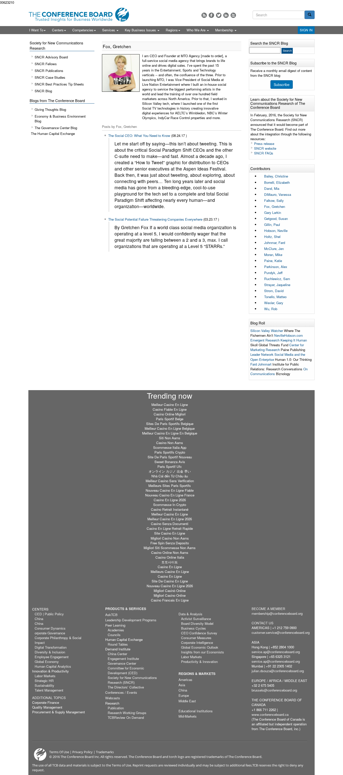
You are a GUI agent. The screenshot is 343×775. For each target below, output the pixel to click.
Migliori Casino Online (170, 595)
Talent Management (49, 690)
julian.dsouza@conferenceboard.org (278, 670)
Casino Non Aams (169, 442)
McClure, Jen (274, 248)
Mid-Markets (188, 716)
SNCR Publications (49, 70)
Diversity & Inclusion (50, 652)
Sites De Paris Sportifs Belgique (169, 423)
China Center (117, 653)
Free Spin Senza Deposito (169, 543)
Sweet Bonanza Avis (169, 461)
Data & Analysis (190, 614)
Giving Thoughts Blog (50, 109)
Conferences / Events (121, 692)
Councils (114, 634)
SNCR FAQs (263, 153)
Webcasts (112, 698)
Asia (182, 684)
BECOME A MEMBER (268, 608)
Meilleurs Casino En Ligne (170, 571)
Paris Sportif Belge (169, 418)
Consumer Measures (196, 637)
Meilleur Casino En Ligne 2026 (169, 518)
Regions (172, 30)
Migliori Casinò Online (170, 590)
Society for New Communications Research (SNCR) (132, 680)
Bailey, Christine (276, 176)
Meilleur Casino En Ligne (169, 404)
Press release (264, 143)
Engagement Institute (123, 658)
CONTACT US (262, 623)
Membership (224, 30)
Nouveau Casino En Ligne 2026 (170, 585)
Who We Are (196, 30)
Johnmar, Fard (274, 242)
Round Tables (118, 644)
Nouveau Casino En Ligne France (169, 495)
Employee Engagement (52, 656)
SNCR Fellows (46, 63)
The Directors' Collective (126, 687)
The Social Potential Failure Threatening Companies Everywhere (155, 219)
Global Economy (47, 661)
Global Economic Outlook (199, 647)
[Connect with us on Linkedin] (226, 15)
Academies (116, 630)
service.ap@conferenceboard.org (276, 651)
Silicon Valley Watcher (266, 330)
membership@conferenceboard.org (277, 613)
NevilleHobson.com (288, 335)
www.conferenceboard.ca (270, 714)
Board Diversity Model (197, 623)
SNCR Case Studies (50, 77)
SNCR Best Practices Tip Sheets (59, 84)
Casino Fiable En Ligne (170, 409)
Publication (116, 708)
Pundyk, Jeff (273, 272)
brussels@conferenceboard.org (274, 690)
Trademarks (105, 752)
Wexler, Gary (273, 302)
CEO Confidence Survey (199, 633)
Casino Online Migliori (170, 414)
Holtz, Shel (272, 236)
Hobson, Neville (276, 230)
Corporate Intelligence (197, 642)
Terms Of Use (59, 752)
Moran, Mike (273, 254)
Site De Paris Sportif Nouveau (170, 457)
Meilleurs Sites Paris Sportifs (169, 485)
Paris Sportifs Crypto (169, 452)
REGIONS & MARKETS (197, 673)
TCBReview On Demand (126, 717)
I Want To (36, 30)
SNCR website (265, 148)
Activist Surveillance (196, 618)
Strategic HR (44, 680)
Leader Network (261, 354)
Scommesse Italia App (169, 447)
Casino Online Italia (169, 557)
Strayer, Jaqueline (277, 284)
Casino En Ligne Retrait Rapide (170, 528)
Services (109, 30)
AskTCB (111, 614)
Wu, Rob (270, 308)
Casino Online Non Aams (169, 552)
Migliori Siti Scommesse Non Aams (170, 547)
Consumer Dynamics (50, 628)
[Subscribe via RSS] (204, 15)
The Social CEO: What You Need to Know (139, 135)
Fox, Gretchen (274, 206)
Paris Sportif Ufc (169, 466)
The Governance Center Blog (56, 127)
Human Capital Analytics (53, 666)
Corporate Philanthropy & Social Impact (58, 640)
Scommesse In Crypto (169, 504)
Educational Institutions (196, 711)
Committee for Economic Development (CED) (126, 670)
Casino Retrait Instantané (169, 509)
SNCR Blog (43, 91)
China (39, 618)
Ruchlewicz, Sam (277, 278)
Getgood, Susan (276, 218)
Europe (184, 695)
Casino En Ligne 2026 (170, 499)
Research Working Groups (127, 712)
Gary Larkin (272, 212)
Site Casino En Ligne (169, 533)
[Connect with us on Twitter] (218, 15)
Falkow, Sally (274, 200)
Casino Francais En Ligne (170, 600)
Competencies (82, 30)
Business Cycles (193, 628)
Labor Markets (45, 675)
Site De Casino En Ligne (170, 581)
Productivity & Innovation (199, 661)
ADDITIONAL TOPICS (49, 697)
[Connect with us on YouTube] (233, 15)
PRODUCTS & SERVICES (125, 608)
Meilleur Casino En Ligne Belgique (170, 428)
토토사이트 (169, 562)
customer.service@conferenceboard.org (281, 632)
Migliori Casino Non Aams (170, 538)
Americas (185, 679)
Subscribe (282, 84)
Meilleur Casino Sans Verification (170, 480)
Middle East (187, 701)
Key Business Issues (141, 30)
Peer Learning (115, 625)
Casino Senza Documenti (169, 523)
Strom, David (273, 290)
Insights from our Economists (202, 652)
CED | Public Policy (49, 614)
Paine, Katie (273, 260)
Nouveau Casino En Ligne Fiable (170, 490)
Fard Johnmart (260, 364)
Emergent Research (264, 340)
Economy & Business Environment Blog (60, 118)
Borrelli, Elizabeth (277, 182)
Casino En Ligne (170, 566)
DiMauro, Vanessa (277, 194)
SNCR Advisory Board (51, 57)
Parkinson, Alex (275, 266)
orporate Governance (50, 633)
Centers (58, 30)
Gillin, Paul (272, 224)
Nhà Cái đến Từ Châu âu (169, 476)
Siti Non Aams (169, 438)
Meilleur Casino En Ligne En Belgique (169, 433)
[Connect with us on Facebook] (211, 15)
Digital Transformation (51, 647)
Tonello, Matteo (275, 296)
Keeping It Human (293, 340)
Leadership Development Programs (130, 620)
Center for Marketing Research (277, 347)
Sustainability (44, 685)
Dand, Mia (271, 188)
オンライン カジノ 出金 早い (170, 471)
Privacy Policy (82, 752)
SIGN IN (306, 30)
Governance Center (122, 663)
